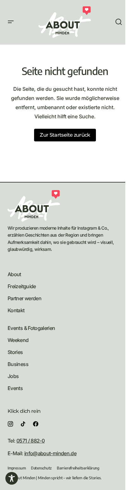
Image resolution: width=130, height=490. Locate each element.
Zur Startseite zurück (65, 135)
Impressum (17, 468)
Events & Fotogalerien (31, 328)
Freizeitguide (22, 286)
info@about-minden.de (50, 453)
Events (15, 388)
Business (18, 364)
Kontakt (16, 310)
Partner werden (24, 298)
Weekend (18, 340)
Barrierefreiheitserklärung (78, 468)
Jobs (13, 376)
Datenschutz (41, 468)
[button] (10, 22)
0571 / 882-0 (30, 440)
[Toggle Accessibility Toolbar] (12, 478)
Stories (15, 352)
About (14, 274)
